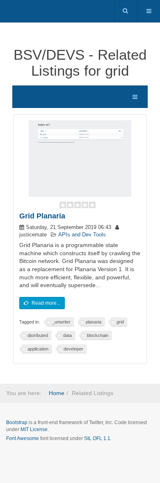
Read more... (45, 303)
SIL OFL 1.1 (97, 438)
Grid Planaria (42, 216)
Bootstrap (16, 422)
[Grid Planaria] (80, 158)
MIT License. (35, 429)
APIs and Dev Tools (82, 235)
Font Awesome (22, 438)
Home (56, 393)
